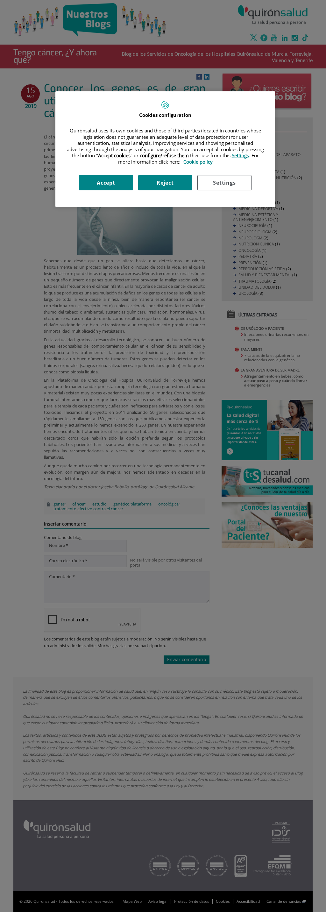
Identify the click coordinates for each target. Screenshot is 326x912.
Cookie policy (198, 162)
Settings (224, 182)
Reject (165, 182)
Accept (106, 182)
